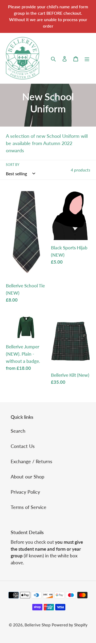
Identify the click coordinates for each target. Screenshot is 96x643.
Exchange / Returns (31, 461)
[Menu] (87, 58)
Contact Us (23, 446)
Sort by (12, 165)
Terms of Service (28, 507)
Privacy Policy (25, 492)
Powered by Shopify (69, 624)
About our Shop (27, 477)
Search (18, 431)
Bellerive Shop (37, 624)
